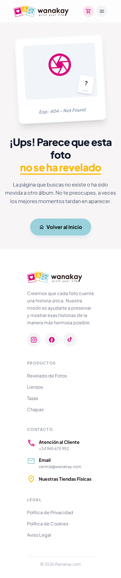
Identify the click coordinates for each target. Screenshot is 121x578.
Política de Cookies (47, 524)
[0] (88, 11)
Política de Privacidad (50, 512)
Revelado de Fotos (47, 376)
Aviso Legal (39, 535)
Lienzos (35, 387)
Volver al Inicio (64, 227)
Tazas (32, 398)
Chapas (35, 409)
